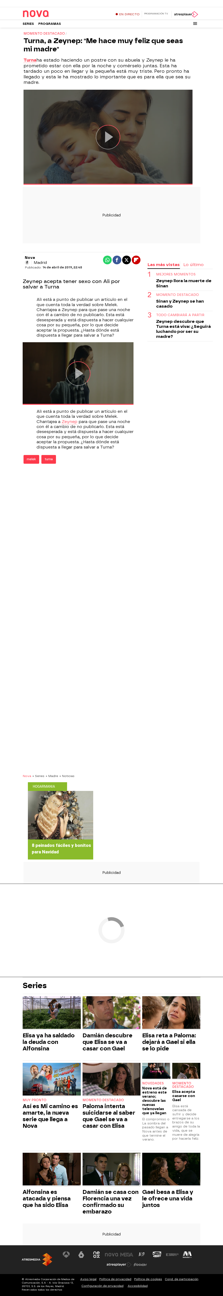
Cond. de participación (181, 1279)
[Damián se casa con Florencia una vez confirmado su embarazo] (112, 1169)
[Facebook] (27, 262)
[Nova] (50, 14)
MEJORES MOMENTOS (176, 274)
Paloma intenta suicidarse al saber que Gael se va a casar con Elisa (109, 1116)
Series (28, 24)
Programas (49, 24)
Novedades (153, 1083)
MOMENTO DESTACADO (177, 295)
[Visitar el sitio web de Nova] (111, 1254)
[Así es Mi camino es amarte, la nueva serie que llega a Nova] (52, 1080)
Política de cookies (148, 1279)
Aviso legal (88, 1279)
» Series (38, 776)
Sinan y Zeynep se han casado (180, 304)
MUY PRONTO (34, 1100)
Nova (27, 776)
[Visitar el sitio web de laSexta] (81, 1254)
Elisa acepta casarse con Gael (183, 1096)
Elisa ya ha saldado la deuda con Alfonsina (48, 1042)
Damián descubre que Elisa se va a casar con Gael (107, 1042)
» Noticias (66, 776)
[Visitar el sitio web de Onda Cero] (157, 1254)
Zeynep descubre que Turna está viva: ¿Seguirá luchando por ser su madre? (183, 329)
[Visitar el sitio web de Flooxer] (140, 1264)
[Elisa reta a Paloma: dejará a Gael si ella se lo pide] (171, 1013)
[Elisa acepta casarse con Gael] (186, 1071)
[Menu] (195, 23)
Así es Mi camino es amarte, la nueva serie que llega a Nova (50, 1116)
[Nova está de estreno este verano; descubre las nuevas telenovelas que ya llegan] (156, 1071)
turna (49, 459)
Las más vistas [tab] (163, 264)
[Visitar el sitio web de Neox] (96, 1254)
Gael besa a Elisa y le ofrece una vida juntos (167, 1198)
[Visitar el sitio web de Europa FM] (172, 1254)
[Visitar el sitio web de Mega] (126, 1254)
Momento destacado (103, 1100)
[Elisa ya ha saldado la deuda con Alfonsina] (52, 1013)
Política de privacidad (115, 1279)
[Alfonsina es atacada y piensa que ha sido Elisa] (52, 1169)
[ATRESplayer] (185, 14)
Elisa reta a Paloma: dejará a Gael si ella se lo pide (169, 1042)
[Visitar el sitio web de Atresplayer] (119, 1264)
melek (31, 459)
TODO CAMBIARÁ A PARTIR (180, 315)
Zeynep (69, 421)
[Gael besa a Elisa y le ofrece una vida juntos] (171, 1169)
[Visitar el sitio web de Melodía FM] (187, 1254)
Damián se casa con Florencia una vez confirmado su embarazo (111, 1202)
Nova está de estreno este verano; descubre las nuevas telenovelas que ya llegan (154, 1100)
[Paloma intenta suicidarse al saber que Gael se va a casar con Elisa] (112, 1080)
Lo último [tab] (193, 264)
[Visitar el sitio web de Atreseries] (142, 1254)
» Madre (52, 776)
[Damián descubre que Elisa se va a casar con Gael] (112, 1013)
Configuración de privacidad (102, 1286)
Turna (30, 60)
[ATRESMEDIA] (37, 1259)
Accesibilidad (138, 1286)
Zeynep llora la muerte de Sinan (183, 283)
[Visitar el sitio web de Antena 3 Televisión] (66, 1254)
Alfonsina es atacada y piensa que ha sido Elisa (47, 1198)
